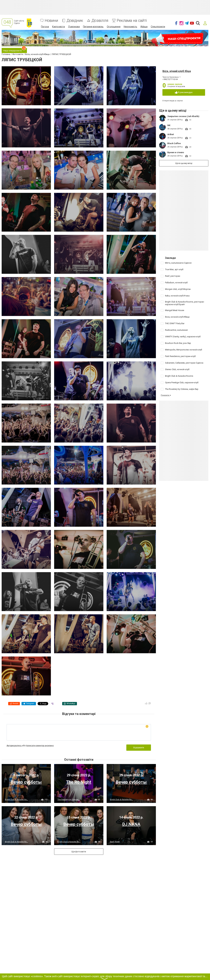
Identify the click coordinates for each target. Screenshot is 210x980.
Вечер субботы (26, 782)
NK (168, 125)
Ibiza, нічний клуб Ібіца (176, 71)
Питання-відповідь (93, 26)
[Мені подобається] (146, 703)
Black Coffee (174, 143)
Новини (51, 20)
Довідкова (74, 26)
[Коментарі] (149, 703)
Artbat (170, 134)
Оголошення (113, 26)
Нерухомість (130, 26)
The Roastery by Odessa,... (68, 799)
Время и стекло (175, 152)
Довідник (75, 20)
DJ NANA (131, 824)
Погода (45, 26)
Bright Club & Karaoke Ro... (16, 799)
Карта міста (58, 26)
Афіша (143, 26)
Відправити (138, 747)
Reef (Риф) (115, 842)
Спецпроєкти (158, 26)
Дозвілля (100, 20)
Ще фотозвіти (79, 851)
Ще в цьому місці (183, 163)
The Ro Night (78, 782)
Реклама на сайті (132, 20)
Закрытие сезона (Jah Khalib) (183, 116)
